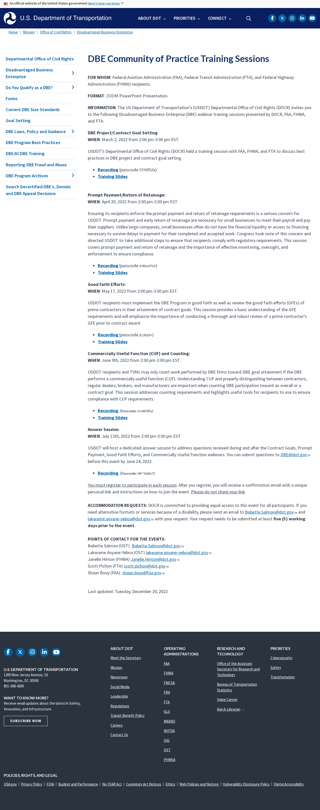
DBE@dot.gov (293, 454)
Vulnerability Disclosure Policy (246, 784)
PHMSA (169, 759)
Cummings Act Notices (143, 784)
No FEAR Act (112, 784)
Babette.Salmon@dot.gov (269, 512)
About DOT (149, 18)
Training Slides (113, 176)
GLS (167, 711)
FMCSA (169, 682)
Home (13, 32)
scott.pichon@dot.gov (145, 566)
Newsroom (119, 677)
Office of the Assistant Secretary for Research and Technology (238, 669)
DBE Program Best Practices (33, 142)
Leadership (119, 696)
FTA (167, 702)
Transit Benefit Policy (127, 715)
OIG (167, 740)
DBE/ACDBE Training (25, 153)
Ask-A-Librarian (228, 709)
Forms (12, 98)
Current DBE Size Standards (33, 109)
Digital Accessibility (289, 784)
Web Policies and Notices (199, 784)
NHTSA (169, 730)
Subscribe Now (25, 720)
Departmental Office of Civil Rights (40, 59)
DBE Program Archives (27, 176)
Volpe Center (227, 699)
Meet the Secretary (125, 657)
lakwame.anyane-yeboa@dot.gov (119, 519)
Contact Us (119, 734)
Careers (116, 725)
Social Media (120, 686)
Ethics (170, 784)
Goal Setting (18, 120)
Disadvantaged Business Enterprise (105, 32)
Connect (217, 18)
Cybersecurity (281, 657)
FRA (167, 692)
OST (167, 750)
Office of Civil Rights (56, 32)
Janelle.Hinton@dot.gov (153, 559)
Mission (29, 32)
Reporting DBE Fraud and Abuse (36, 165)
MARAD (169, 721)
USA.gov (10, 784)
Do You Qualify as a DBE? (29, 87)
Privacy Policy (31, 784)
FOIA (50, 784)
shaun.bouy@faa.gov (141, 573)
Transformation (282, 677)
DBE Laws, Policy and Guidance (36, 131)
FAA (167, 663)
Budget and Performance (78, 784)
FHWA (168, 673)
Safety (275, 667)
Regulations (119, 706)
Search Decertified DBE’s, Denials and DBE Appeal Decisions (38, 190)
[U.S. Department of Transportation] (57, 18)
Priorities (185, 18)
